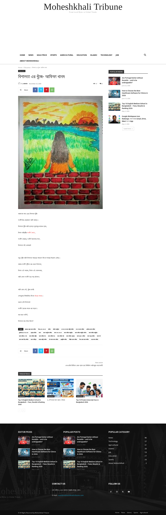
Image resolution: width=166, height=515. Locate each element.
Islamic (93, 55)
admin (25, 83)
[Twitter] (40, 89)
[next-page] (23, 410)
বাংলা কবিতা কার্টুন (33, 336)
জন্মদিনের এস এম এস (23, 332)
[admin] (19, 83)
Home (22, 55)
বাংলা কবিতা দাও (51, 336)
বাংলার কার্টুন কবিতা (43, 339)
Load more (127, 129)
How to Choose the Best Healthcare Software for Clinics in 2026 (135, 93)
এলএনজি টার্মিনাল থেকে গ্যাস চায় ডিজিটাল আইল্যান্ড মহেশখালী (84, 365)
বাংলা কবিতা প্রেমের (70, 336)
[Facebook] (35, 89)
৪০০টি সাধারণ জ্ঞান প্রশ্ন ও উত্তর (56, 400)
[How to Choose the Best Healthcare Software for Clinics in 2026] (114, 94)
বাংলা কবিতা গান (42, 336)
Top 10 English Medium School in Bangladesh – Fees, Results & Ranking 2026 (31, 402)
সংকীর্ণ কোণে (31, 232)
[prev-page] (19, 410)
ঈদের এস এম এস (42, 329)
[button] (145, 55)
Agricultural (66, 55)
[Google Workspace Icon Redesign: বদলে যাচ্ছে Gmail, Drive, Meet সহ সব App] (114, 119)
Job (117, 55)
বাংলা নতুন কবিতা (91, 336)
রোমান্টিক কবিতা (64, 339)
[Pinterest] (46, 89)
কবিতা (49, 329)
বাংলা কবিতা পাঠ (60, 336)
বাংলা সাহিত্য (33, 339)
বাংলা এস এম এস (58, 332)
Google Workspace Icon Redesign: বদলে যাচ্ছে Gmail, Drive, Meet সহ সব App (134, 118)
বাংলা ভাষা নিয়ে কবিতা (23, 339)
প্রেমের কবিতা (33, 332)
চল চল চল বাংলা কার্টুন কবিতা (67, 329)
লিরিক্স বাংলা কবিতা (73, 339)
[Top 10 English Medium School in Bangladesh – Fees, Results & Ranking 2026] (31, 388)
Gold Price (42, 55)
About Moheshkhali (29, 61)
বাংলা (40, 332)
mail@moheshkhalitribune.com (71, 495)
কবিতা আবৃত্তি (56, 329)
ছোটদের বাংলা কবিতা (90, 329)
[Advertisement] (83, 34)
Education (82, 55)
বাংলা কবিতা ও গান (23, 336)
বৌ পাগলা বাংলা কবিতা (53, 339)
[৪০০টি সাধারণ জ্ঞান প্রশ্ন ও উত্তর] (60, 388)
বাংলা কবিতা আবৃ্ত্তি (93, 332)
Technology (106, 55)
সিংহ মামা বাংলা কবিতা (84, 339)
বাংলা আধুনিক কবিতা (47, 332)
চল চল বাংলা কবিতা (80, 329)
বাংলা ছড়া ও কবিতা (81, 336)
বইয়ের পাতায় (38, 296)
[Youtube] (129, 491)
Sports (53, 55)
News (30, 55)
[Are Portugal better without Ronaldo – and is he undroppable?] (114, 81)
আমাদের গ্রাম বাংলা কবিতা (30, 329)
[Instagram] (116, 491)
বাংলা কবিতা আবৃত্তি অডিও (80, 332)
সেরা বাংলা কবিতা (94, 339)
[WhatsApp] (52, 89)
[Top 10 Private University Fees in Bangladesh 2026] (89, 388)
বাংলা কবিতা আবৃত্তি (68, 332)
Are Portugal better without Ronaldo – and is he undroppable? (132, 80)
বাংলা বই (99, 336)
